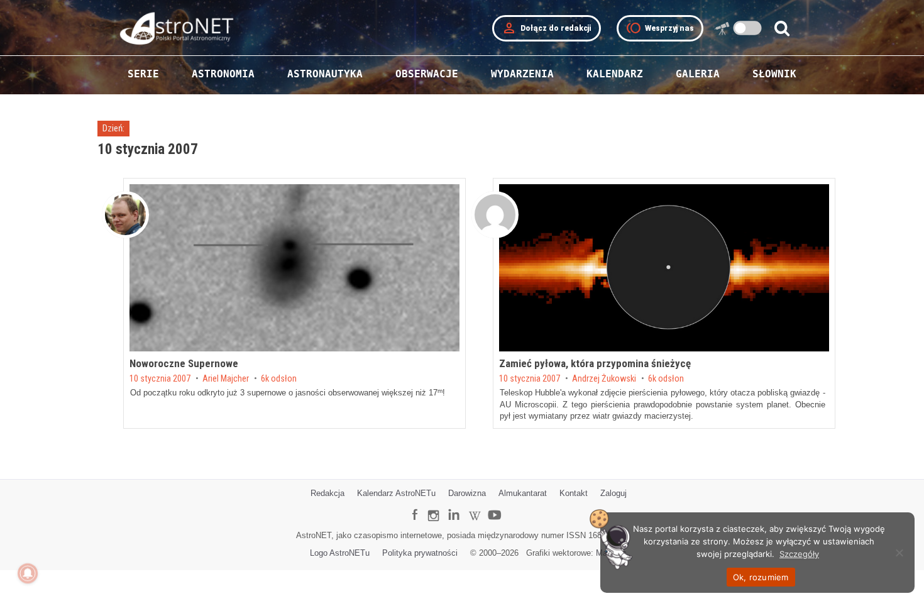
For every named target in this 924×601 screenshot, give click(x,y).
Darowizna (467, 493)
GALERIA (698, 74)
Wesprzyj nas (660, 28)
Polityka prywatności (420, 553)
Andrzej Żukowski (604, 379)
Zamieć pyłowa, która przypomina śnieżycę (595, 363)
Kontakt (573, 493)
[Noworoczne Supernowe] (294, 267)
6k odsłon (279, 379)
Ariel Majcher (226, 379)
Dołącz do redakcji (546, 28)
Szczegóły (799, 554)
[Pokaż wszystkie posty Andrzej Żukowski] (495, 214)
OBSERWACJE (426, 74)
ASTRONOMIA (223, 74)
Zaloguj (613, 493)
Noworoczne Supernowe (183, 363)
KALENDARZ (614, 74)
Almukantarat (522, 493)
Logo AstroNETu (340, 553)
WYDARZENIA (522, 74)
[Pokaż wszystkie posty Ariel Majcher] (125, 214)
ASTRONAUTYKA (325, 74)
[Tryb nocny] (748, 28)
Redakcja (327, 493)
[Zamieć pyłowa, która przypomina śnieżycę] (664, 267)
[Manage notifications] (28, 573)
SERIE (143, 74)
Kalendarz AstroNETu (396, 493)
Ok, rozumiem (761, 577)
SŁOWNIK (774, 74)
